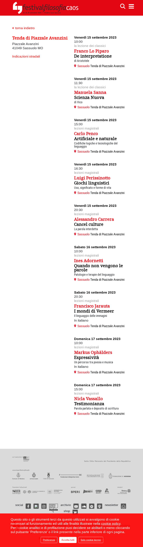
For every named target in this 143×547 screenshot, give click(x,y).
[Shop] (75, 512)
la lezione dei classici (90, 46)
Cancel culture (88, 224)
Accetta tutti (67, 539)
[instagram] (44, 506)
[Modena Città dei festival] (53, 508)
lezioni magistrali (86, 128)
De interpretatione (93, 56)
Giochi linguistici (91, 183)
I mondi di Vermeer (94, 311)
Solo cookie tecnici (91, 539)
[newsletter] (123, 506)
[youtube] (76, 506)
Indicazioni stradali (26, 56)
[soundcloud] (83, 506)
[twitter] (36, 506)
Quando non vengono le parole (98, 268)
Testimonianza (89, 403)
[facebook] (28, 506)
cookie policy (111, 523)
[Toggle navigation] (131, 6)
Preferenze (49, 539)
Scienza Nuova (89, 97)
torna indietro (24, 28)
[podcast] (99, 506)
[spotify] (91, 506)
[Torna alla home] (45, 7)
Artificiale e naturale (95, 138)
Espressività (86, 357)
